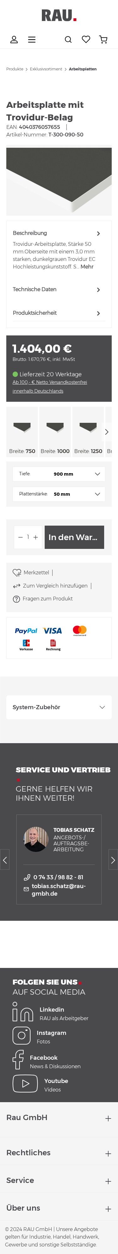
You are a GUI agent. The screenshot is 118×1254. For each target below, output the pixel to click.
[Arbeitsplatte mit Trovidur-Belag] (59, 180)
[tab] (57, 249)
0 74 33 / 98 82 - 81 (58, 877)
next (107, 432)
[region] (59, 180)
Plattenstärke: (33, 494)
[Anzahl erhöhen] (35, 537)
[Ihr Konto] (14, 39)
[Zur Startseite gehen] (59, 15)
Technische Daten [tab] (34, 289)
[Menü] (31, 39)
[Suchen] (69, 39)
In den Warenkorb (76, 537)
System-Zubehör (36, 707)
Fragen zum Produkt (48, 599)
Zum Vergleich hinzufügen (55, 586)
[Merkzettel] (86, 39)
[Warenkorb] (103, 39)
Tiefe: (25, 474)
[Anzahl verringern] (20, 537)
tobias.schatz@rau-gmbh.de (59, 890)
